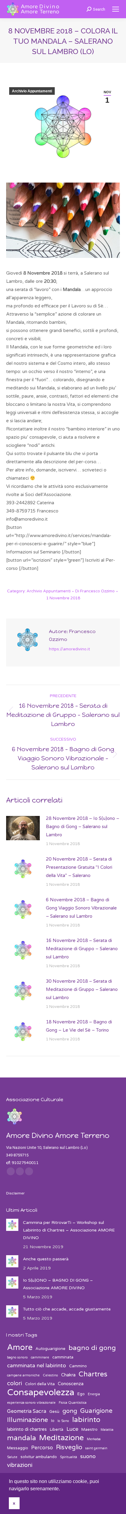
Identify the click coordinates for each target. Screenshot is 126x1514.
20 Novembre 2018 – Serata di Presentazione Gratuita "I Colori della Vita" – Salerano (79, 867)
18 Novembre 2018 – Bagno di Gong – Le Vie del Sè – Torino (79, 1026)
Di (95, 591)
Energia (94, 1394)
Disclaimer (15, 1193)
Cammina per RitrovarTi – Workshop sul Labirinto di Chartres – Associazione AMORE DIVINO (69, 1230)
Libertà (56, 1429)
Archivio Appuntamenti (32, 91)
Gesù (54, 1411)
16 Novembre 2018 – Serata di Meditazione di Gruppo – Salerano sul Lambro (82, 949)
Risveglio (69, 1447)
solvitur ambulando (38, 1456)
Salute (12, 1457)
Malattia (107, 1430)
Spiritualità (68, 1457)
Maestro (89, 1429)
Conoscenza (70, 1383)
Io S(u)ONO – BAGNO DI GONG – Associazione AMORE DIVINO (58, 1284)
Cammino (78, 1366)
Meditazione (61, 1438)
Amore (19, 1347)
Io (52, 1420)
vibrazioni (19, 1465)
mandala (21, 1438)
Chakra (68, 1375)
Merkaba (94, 1439)
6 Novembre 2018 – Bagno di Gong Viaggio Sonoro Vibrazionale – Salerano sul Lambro (81, 908)
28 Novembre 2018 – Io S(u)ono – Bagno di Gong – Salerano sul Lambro (82, 826)
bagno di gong (92, 1348)
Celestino (50, 1375)
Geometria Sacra (26, 1411)
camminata (62, 1357)
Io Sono (63, 1421)
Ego (81, 1394)
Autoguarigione (50, 1348)
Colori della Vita (40, 1384)
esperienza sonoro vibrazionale (31, 1403)
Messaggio (17, 1448)
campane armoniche (23, 1375)
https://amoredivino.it (69, 649)
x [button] (14, 1503)
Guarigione (96, 1411)
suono (88, 1456)
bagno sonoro (17, 1357)
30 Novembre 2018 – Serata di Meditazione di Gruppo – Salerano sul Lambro (82, 989)
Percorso (42, 1448)
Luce (72, 1429)
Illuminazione (27, 1420)
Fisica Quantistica (73, 1403)
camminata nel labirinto (36, 1365)
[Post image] (23, 828)
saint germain (96, 1448)
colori (14, 1383)
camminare (40, 1357)
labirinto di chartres (27, 1429)
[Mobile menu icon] (115, 9)
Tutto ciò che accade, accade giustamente (67, 1309)
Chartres (93, 1374)
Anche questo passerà (46, 1259)
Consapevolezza (40, 1392)
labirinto (86, 1420)
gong (69, 1411)
